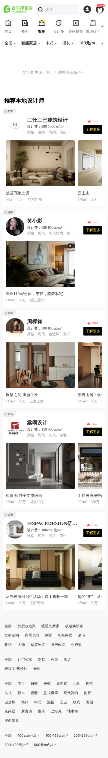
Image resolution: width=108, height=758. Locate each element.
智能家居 (65, 635)
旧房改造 (58, 645)
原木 (21, 693)
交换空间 (11, 635)
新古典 (26, 711)
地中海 (72, 711)
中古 (21, 684)
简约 (24, 702)
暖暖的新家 (50, 626)
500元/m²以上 (45, 745)
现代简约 (71, 693)
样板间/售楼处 (15, 669)
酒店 (67, 660)
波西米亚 (11, 720)
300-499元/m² (16, 745)
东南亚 (9, 711)
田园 (89, 702)
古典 (41, 711)
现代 (89, 684)
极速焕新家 (74, 626)
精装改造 (38, 645)
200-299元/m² (85, 735)
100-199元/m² (57, 735)
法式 (8, 693)
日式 (34, 684)
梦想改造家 (27, 626)
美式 (47, 684)
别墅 (48, 635)
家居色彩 (32, 635)
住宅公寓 (25, 660)
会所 (36, 669)
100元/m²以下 (29, 735)
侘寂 (87, 693)
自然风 (9, 702)
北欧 (76, 684)
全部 (8, 626)
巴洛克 (56, 711)
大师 (21, 645)
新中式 (61, 684)
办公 (54, 660)
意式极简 (51, 693)
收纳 (8, 645)
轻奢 (34, 693)
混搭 (50, 702)
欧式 (76, 702)
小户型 (76, 645)
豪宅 (81, 635)
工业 (63, 702)
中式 (37, 702)
